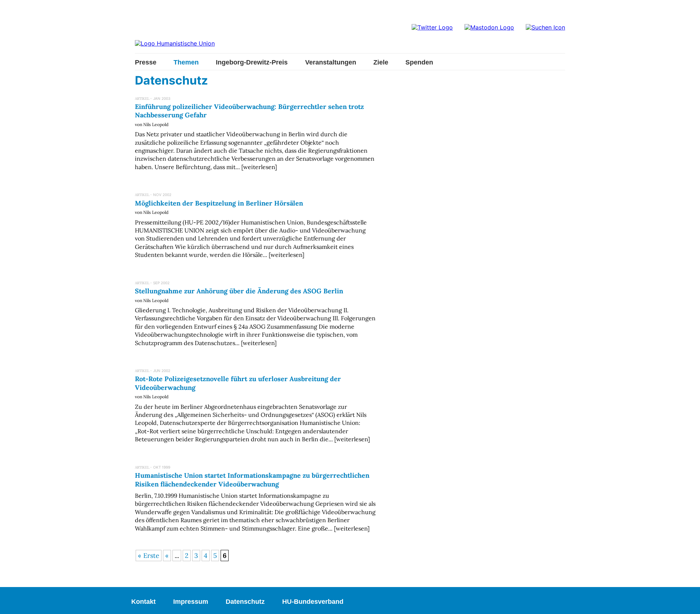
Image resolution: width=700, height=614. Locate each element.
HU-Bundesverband (312, 601)
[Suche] (545, 27)
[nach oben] (687, 601)
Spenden (419, 62)
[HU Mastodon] (489, 27)
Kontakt (143, 601)
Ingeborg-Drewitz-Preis (252, 62)
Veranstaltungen (330, 62)
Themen (186, 62)
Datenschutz (245, 601)
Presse (145, 62)
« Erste (148, 555)
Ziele (380, 62)
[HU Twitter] (432, 27)
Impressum (190, 601)
